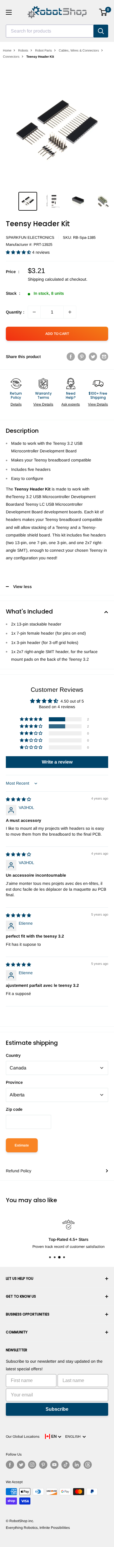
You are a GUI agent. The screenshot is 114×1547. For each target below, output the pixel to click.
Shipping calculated (46, 279)
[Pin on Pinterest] (82, 356)
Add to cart (57, 334)
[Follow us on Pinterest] (43, 1465)
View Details (43, 404)
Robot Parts (43, 50)
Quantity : (15, 312)
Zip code (14, 1109)
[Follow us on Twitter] (21, 1465)
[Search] (101, 31)
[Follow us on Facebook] (10, 1465)
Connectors (11, 56)
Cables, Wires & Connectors (79, 50)
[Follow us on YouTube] (54, 1465)
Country (13, 1055)
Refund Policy (18, 1170)
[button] (19, 252)
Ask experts (70, 404)
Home (7, 50)
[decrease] (34, 312)
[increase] (70, 312)
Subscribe (57, 1409)
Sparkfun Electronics (30, 237)
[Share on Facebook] (71, 356)
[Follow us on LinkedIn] (76, 1465)
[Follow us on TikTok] (65, 1465)
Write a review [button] (57, 761)
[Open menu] (9, 12)
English (73, 1436)
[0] (103, 12)
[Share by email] (104, 356)
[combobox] (50, 31)
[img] (18, 799)
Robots (23, 50)
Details (16, 404)
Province (14, 1082)
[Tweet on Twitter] (93, 356)
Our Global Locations (22, 1436)
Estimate (22, 1145)
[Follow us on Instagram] (32, 1465)
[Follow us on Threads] (88, 1465)
